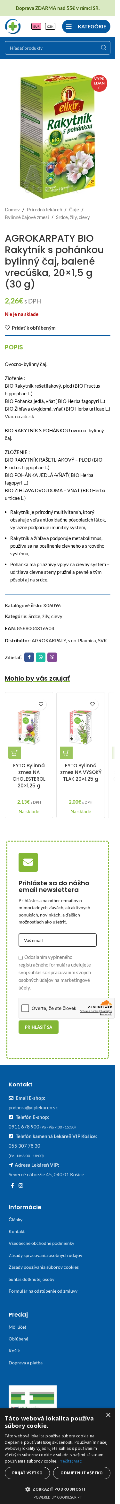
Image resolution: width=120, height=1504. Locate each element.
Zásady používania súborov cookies (44, 1267)
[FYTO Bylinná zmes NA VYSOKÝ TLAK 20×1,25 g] (80, 727)
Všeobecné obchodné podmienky (41, 1243)
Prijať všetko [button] (27, 1473)
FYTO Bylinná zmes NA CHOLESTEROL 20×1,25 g (28, 775)
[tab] (14, 347)
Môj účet (17, 1327)
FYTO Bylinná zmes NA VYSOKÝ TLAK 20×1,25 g (80, 772)
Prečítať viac (70, 1461)
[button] (14, 753)
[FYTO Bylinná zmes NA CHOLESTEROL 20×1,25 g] (29, 727)
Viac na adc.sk (19, 416)
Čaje (74, 209)
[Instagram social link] (20, 1185)
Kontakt (17, 1231)
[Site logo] (13, 25)
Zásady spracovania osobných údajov (45, 1255)
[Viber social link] (52, 657)
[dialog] (57, 1456)
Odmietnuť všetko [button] (81, 1473)
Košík (14, 1350)
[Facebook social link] (29, 657)
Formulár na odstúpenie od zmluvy (43, 1291)
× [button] (108, 1415)
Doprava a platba (26, 1362)
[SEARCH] (103, 48)
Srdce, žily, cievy (73, 217)
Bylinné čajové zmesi (27, 217)
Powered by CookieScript (58, 1497)
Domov (12, 209)
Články (15, 1219)
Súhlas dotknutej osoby (31, 1279)
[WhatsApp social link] (40, 657)
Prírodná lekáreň (44, 209)
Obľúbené (18, 1338)
